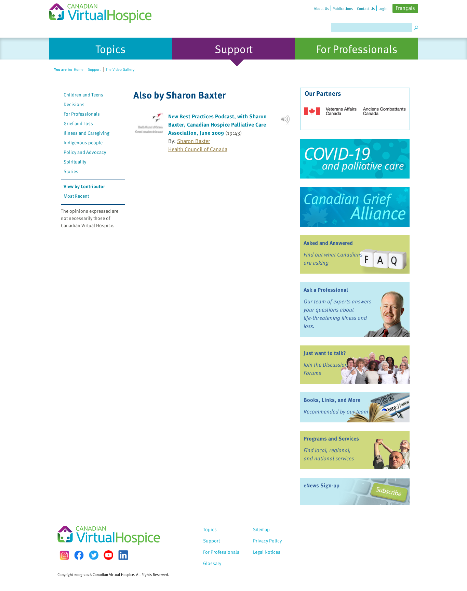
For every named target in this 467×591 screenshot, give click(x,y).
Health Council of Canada (197, 149)
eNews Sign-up (321, 485)
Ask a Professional (326, 290)
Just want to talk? (325, 353)
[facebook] (79, 555)
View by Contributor (84, 186)
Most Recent (76, 195)
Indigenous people (83, 142)
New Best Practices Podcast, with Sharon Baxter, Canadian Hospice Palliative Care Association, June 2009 (217, 124)
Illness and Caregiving (86, 132)
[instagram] (64, 555)
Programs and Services (331, 438)
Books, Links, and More (332, 400)
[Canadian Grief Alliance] (355, 207)
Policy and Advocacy (85, 152)
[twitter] (93, 555)
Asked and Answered (328, 243)
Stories (71, 171)
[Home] (104, 11)
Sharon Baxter (193, 141)
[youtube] (108, 555)
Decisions (74, 104)
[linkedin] (123, 555)
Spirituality (75, 161)
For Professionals (82, 113)
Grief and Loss (78, 123)
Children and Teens (83, 94)
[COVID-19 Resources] (355, 159)
